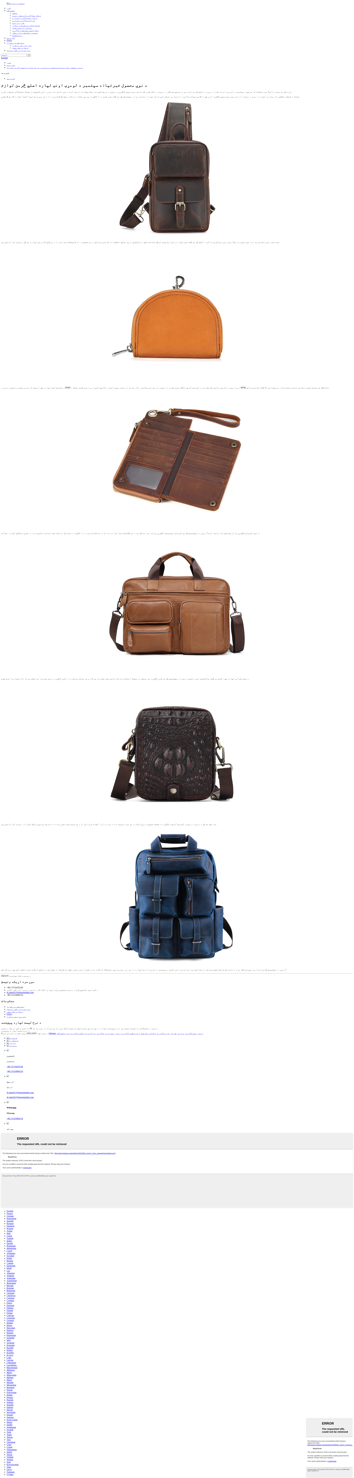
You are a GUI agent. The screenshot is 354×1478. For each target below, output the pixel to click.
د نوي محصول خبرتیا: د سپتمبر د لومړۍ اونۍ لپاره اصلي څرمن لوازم (45, 67)
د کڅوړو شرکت (148, 1033)
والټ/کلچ (17, 35)
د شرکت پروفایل (15, 43)
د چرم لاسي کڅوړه (131, 1033)
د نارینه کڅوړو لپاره (24, 18)
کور (9, 8)
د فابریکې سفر (20, 48)
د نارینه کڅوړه (194, 1033)
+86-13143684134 (15, 1071)
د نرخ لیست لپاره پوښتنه (15, 1031)
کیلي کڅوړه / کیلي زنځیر (26, 25)
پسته (15, 13)
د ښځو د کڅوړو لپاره (23, 20)
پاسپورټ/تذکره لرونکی (25, 33)
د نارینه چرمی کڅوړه (109, 1033)
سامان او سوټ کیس (22, 28)
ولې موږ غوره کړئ (22, 45)
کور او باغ (18, 23)
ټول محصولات (63, 1033)
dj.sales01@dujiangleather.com (20, 992)
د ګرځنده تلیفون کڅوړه (25, 30)
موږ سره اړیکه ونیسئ (18, 50)
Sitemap (52, 1033)
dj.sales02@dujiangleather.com (20, 1097)
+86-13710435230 (15, 1066)
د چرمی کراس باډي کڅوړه (170, 1033)
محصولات (11, 10)
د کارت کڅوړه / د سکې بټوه (26, 15)
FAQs (9, 40)
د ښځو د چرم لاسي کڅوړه (83, 1033)
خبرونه (11, 38)
